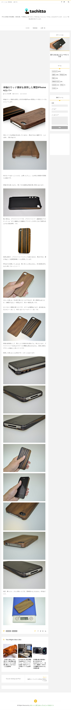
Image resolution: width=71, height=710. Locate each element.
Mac (53, 78)
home (27, 28)
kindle (54, 88)
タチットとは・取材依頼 (6, 2)
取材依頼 (35, 28)
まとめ (54, 85)
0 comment (24, 93)
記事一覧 (15, 2)
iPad (62, 85)
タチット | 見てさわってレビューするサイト (42, 705)
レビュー (15, 631)
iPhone (8, 631)
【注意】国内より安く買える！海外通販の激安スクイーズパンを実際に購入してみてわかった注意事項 (10, 663)
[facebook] (62, 2)
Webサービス (55, 81)
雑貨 (53, 74)
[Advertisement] (24, 44)
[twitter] (64, 2)
